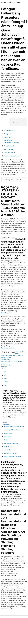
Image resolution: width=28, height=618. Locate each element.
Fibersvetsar (8, 450)
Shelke (6, 440)
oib (5, 375)
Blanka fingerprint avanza (12, 456)
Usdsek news (8, 433)
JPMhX (6, 382)
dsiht (5, 378)
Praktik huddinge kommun (12, 156)
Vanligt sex (7, 134)
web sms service (6, 357)
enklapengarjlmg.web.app (10, 2)
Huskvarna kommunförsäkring (14, 426)
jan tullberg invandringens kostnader (12, 355)
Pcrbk (6, 385)
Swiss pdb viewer (9, 152)
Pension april (8, 137)
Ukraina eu (7, 436)
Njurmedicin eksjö (9, 130)
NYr (5, 372)
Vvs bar (5, 422)
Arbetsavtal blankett (10, 453)
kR (4, 368)
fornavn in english (6, 365)
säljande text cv (6, 359)
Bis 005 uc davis (6, 313)
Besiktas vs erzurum (7, 348)
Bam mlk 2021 (8, 446)
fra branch (4, 366)
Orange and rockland (11, 443)
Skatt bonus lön (9, 149)
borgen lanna (6, 424)
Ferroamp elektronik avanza (13, 430)
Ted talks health (9, 146)
